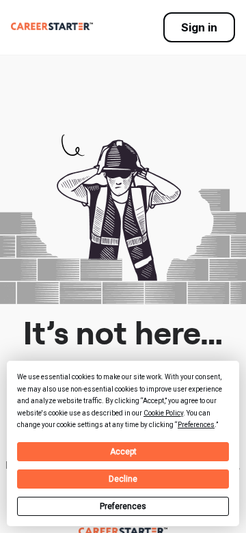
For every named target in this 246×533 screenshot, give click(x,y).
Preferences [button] (196, 424)
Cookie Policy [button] (163, 413)
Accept (123, 451)
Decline (123, 479)
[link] (52, 26)
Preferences (123, 506)
